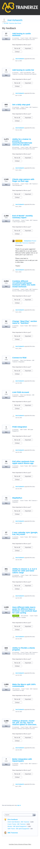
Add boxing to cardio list (23, 70)
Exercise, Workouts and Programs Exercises (23, 39)
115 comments (16, 220)
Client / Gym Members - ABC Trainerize (19, 822)
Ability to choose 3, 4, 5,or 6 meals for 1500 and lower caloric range (24, 571)
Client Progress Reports (19, 221)
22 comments (15, 107)
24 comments (15, 652)
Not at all (18, 48)
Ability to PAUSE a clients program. (23, 649)
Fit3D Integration (19, 427)
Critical (18, 52)
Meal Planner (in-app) (17, 576)
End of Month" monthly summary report (22, 217)
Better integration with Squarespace (22, 760)
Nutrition (14, 327)
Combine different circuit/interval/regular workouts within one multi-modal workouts (24, 284)
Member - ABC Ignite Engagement (17, 826)
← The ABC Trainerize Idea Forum (11, 23)
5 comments (15, 537)
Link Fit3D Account (20, 392)
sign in (19, 805)
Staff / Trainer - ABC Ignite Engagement (19, 828)
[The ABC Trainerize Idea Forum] (20, 8)
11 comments (15, 38)
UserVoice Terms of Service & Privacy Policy (20, 844)
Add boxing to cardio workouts (21, 34)
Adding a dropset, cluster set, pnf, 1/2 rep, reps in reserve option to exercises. (24, 723)
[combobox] (19, 815)
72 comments (15, 289)
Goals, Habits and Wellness (19, 108)
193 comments (24, 615)
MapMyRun (17, 498)
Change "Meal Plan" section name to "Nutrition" (24, 322)
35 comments (15, 183)
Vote (6, 38)
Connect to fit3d (19, 358)
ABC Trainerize (13, 833)
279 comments (16, 689)
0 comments (15, 72)
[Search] (34, 814)
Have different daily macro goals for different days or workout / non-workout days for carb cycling (24, 610)
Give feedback (13, 819)
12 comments (15, 575)
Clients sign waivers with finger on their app (23, 180)
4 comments (15, 466)
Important (29, 48)
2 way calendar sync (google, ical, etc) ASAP (25, 533)
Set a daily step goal (21, 105)
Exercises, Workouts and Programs (27, 74)
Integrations (21, 361)
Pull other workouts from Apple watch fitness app (23, 462)
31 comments (15, 727)
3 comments (15, 325)
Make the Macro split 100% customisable (24, 685)
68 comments (15, 147)
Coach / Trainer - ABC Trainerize (29, 38)
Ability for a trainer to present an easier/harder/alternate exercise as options (22, 142)
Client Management (17, 185)
